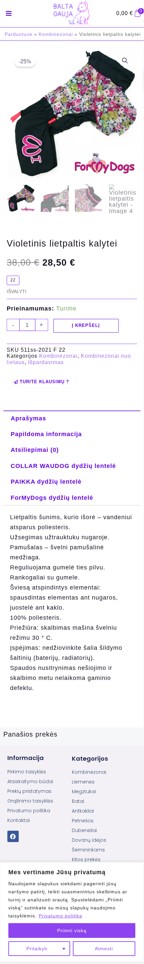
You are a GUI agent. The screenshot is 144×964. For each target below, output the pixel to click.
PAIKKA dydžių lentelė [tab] (46, 481)
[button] (125, 61)
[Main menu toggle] (8, 13)
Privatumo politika (60, 915)
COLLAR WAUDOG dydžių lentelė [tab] (63, 465)
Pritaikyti (36, 948)
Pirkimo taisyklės (26, 771)
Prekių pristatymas (29, 791)
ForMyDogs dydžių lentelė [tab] (52, 497)
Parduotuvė (18, 34)
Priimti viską (72, 930)
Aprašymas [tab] (28, 418)
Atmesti (104, 948)
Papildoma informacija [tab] (46, 433)
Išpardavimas (46, 362)
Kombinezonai (56, 34)
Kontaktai (18, 820)
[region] (72, 912)
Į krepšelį (86, 325)
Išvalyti (16, 291)
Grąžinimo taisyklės (30, 801)
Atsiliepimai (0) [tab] (35, 449)
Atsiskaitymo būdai (30, 781)
